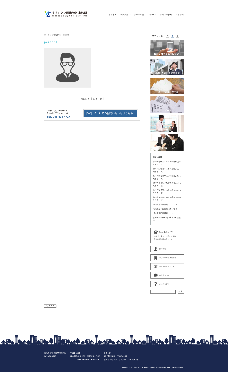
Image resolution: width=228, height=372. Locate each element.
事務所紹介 (125, 15)
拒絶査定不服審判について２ (165, 209)
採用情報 (180, 15)
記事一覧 (97, 99)
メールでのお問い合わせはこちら (113, 113)
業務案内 (113, 15)
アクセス (152, 15)
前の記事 (85, 99)
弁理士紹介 (139, 15)
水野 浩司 (56, 35)
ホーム (46, 35)
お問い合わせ (166, 15)
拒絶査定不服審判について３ (165, 204)
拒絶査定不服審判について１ (165, 213)
